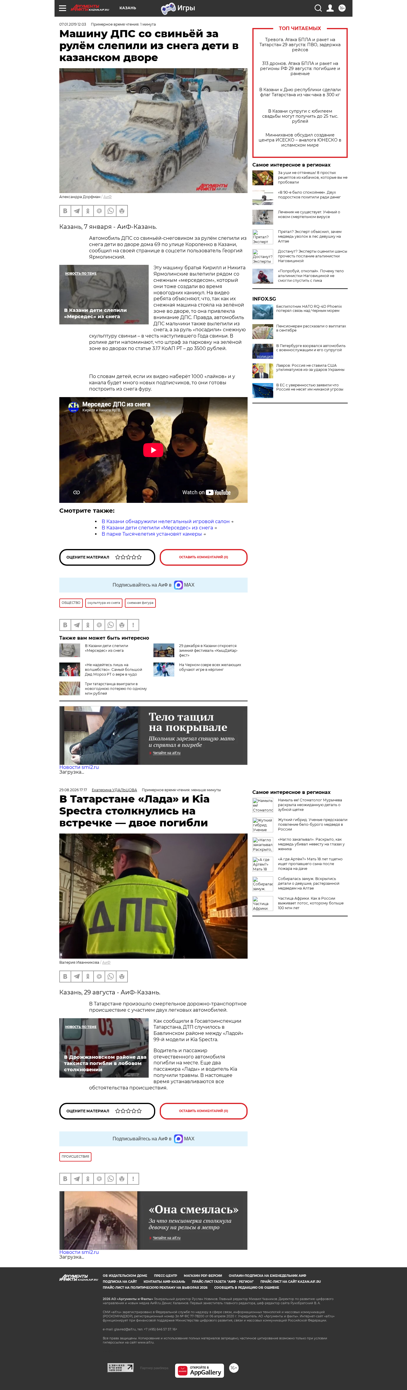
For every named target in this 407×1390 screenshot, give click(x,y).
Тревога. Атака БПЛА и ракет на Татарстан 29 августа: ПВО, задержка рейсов (300, 44)
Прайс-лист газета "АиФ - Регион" (223, 1282)
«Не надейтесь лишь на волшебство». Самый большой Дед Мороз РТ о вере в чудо (113, 670)
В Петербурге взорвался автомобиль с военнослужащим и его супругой (311, 348)
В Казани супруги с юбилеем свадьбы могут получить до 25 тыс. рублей (300, 116)
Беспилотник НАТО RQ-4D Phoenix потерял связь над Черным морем (309, 308)
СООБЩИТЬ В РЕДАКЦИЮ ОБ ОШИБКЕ (246, 1288)
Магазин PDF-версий (203, 1276)
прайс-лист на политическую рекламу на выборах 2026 (155, 1288)
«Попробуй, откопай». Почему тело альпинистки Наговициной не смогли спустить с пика (311, 276)
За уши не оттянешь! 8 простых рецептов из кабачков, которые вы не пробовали (312, 177)
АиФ (107, 197)
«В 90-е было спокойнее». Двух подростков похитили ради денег (309, 194)
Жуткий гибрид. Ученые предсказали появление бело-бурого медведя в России (312, 824)
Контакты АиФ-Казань (164, 1282)
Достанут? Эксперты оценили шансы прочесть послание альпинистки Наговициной (312, 256)
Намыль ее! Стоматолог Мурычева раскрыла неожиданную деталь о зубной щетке (310, 805)
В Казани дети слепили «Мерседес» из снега (157, 528)
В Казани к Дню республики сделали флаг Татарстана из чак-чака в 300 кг (300, 92)
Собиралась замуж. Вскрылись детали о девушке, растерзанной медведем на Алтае (308, 883)
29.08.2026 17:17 (73, 790)
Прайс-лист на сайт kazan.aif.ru (290, 1282)
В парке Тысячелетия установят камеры (152, 534)
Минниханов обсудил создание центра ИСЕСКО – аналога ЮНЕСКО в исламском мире (300, 140)
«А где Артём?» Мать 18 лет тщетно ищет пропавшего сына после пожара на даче (310, 864)
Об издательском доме (125, 1276)
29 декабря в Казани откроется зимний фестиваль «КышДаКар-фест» (208, 650)
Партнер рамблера (154, 1368)
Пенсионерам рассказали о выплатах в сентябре (311, 328)
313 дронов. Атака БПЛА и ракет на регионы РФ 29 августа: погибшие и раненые (300, 68)
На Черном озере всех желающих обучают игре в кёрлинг (210, 667)
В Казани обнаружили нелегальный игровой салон (166, 521)
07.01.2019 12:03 (72, 24)
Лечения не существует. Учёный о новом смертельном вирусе (309, 214)
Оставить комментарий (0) (203, 557)
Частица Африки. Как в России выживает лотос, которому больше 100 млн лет (311, 903)
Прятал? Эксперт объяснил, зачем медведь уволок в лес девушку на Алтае (309, 236)
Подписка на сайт (120, 1282)
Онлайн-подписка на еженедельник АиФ (267, 1276)
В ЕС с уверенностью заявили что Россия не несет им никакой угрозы (309, 387)
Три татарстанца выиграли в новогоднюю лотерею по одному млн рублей (116, 689)
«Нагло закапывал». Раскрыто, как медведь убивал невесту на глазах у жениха (311, 844)
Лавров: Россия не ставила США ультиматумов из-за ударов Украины (310, 367)
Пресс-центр (165, 1276)
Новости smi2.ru (79, 767)
